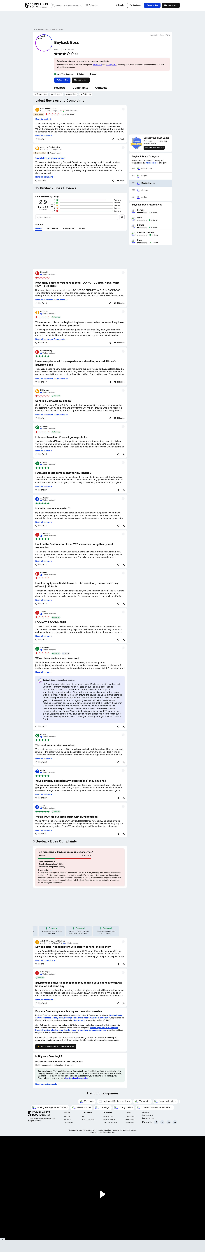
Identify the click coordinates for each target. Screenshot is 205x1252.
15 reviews (97, 65)
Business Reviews (148, 1118)
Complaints (80, 88)
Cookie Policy (130, 1122)
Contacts (101, 88)
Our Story (67, 1116)
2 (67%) (52, 867)
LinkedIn (175, 1122)
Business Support (109, 1119)
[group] (41, 94)
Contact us (67, 1119)
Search (53, 5)
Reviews (59, 88)
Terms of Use (130, 1116)
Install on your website (154, 148)
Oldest (82, 228)
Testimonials (68, 1122)
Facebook (156, 1122)
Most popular (68, 228)
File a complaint (80, 80)
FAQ (83, 1116)
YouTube (168, 1122)
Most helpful (52, 228)
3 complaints (111, 65)
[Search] (66, 5)
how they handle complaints (76, 1078)
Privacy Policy (130, 1119)
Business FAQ (107, 1116)
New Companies (147, 1115)
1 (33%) (51, 864)
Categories (93, 5)
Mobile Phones (152, 163)
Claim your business (110, 1122)
